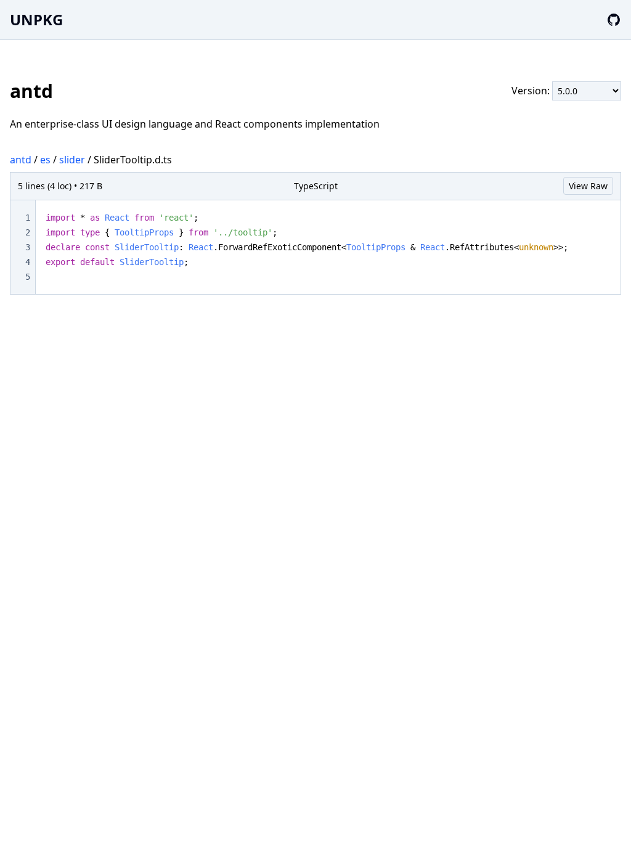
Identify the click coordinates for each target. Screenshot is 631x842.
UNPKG (36, 19)
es (45, 159)
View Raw (588, 186)
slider (72, 159)
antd (20, 159)
